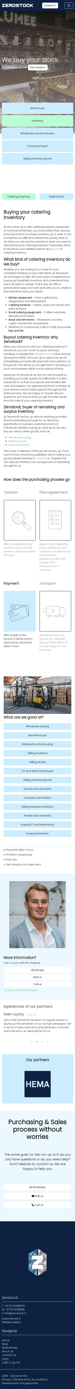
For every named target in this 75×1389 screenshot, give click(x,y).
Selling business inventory (38, 806)
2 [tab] (37, 1041)
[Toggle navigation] (69, 5)
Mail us (37, 977)
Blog (5, 1344)
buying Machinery (38, 833)
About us (7, 1351)
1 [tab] (31, 1041)
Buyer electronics (19, 445)
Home (5, 1340)
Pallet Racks (56, 196)
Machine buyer (18, 441)
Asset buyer (37, 108)
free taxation (38, 67)
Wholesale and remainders (37, 133)
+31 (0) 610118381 (15, 1309)
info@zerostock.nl (15, 1313)
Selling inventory (38, 753)
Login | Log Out (11, 1362)
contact (40, 458)
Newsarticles (9, 1347)
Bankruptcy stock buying (37, 744)
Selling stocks (37, 762)
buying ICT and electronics (37, 824)
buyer (55, 249)
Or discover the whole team (21, 990)
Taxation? (50, 5)
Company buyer (37, 146)
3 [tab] (42, 1041)
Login (5, 1358)
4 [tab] (47, 1041)
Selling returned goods (37, 158)
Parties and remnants (37, 815)
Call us (37, 984)
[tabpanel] (37, 1023)
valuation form (42, 354)
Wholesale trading (20, 437)
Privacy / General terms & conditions (25, 1379)
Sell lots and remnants (37, 789)
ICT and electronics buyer (37, 771)
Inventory (37, 121)
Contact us (9, 1355)
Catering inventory (18, 196)
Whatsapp (37, 970)
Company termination (37, 798)
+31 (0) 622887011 (14, 1306)
